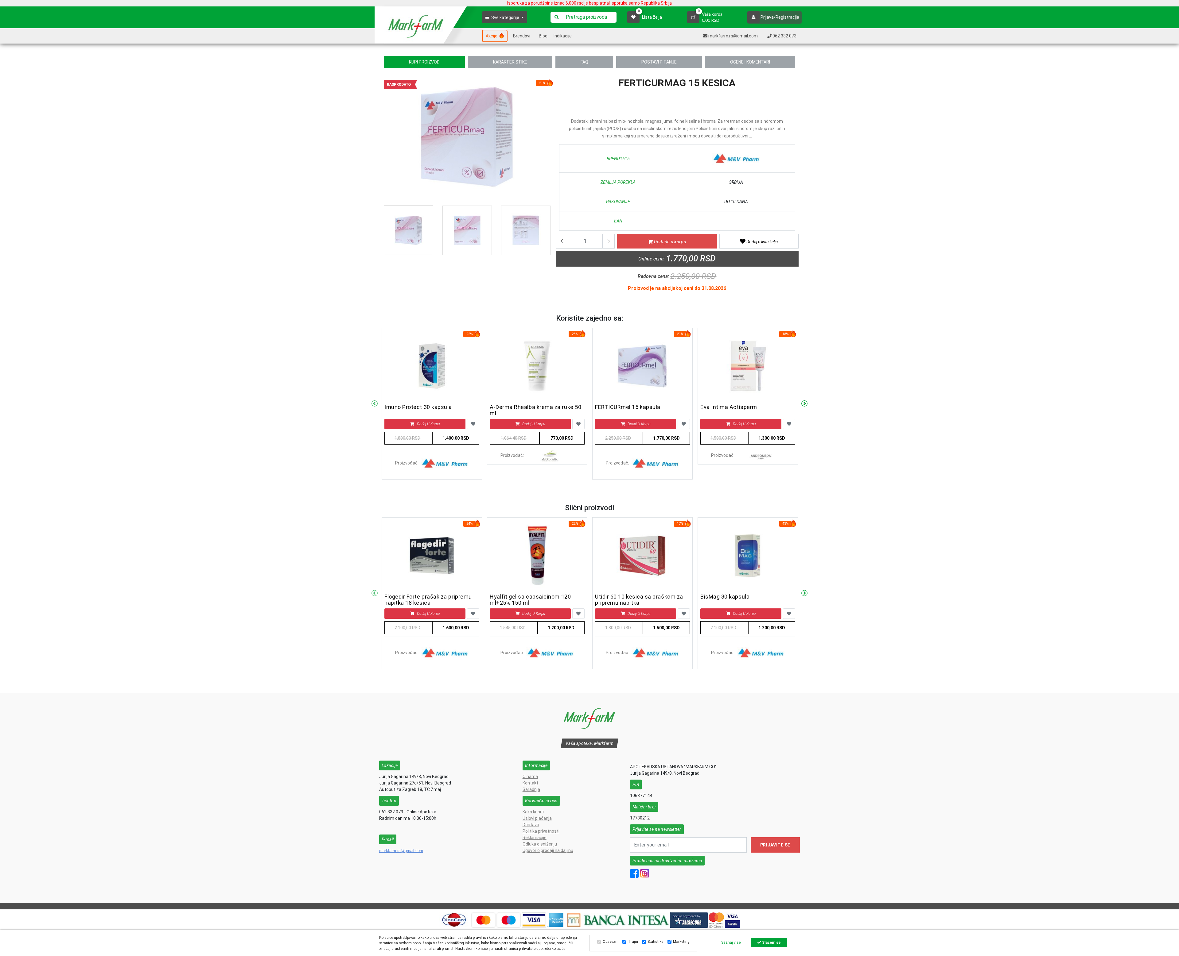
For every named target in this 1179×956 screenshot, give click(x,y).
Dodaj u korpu (428, 424)
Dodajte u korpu (669, 241)
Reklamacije (535, 837)
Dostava (531, 824)
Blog (543, 35)
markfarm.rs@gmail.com (401, 850)
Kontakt (530, 783)
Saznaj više (731, 942)
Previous (387, 139)
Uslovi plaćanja (537, 818)
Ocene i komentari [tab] (750, 62)
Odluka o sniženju (540, 844)
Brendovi (521, 35)
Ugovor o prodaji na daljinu (548, 850)
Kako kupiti (533, 811)
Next (804, 404)
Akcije (492, 35)
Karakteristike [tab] (510, 62)
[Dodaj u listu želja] (473, 424)
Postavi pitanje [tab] (659, 62)
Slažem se (770, 942)
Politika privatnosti (541, 831)
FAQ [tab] (584, 62)
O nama (530, 776)
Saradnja (531, 789)
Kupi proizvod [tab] (424, 62)
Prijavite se (775, 844)
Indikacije (563, 35)
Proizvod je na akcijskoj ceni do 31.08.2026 (677, 288)
